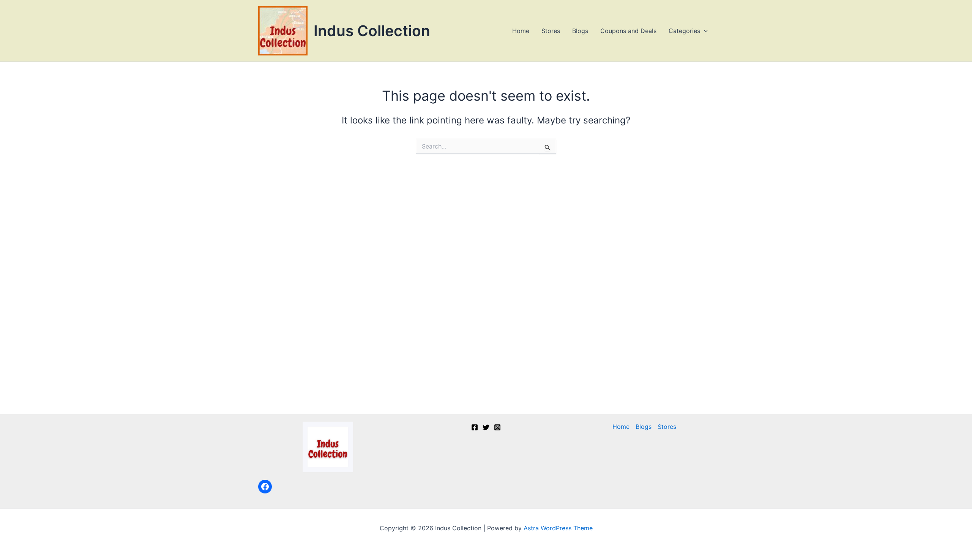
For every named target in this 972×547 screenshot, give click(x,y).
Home (520, 31)
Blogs (580, 31)
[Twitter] (486, 427)
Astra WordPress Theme (558, 528)
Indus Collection (372, 31)
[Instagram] (497, 427)
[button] (704, 31)
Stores (550, 31)
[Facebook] (265, 486)
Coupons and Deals (628, 31)
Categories (684, 31)
